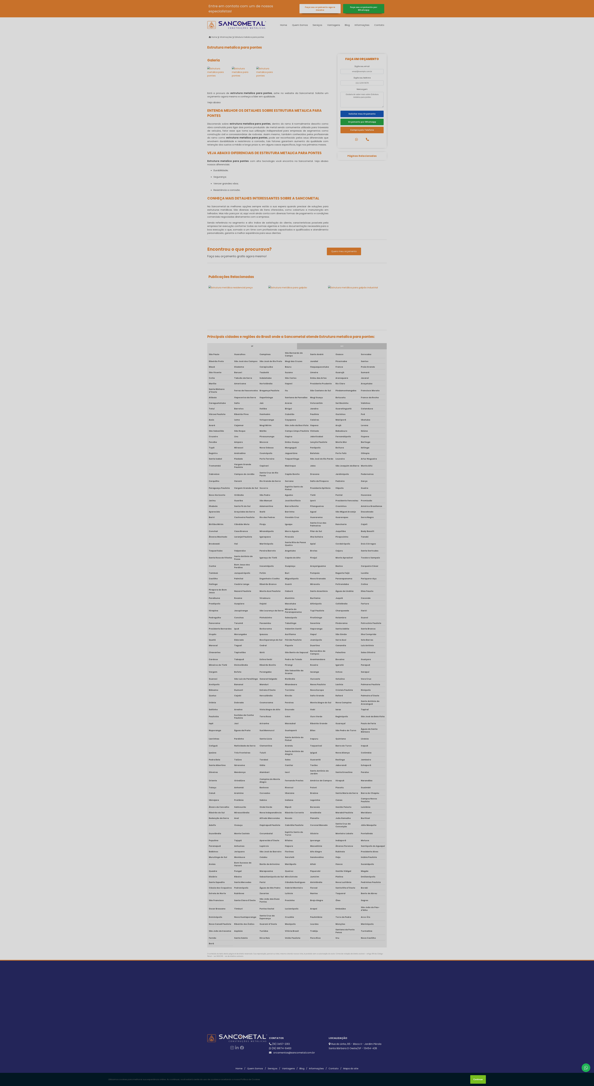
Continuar (478, 1079)
